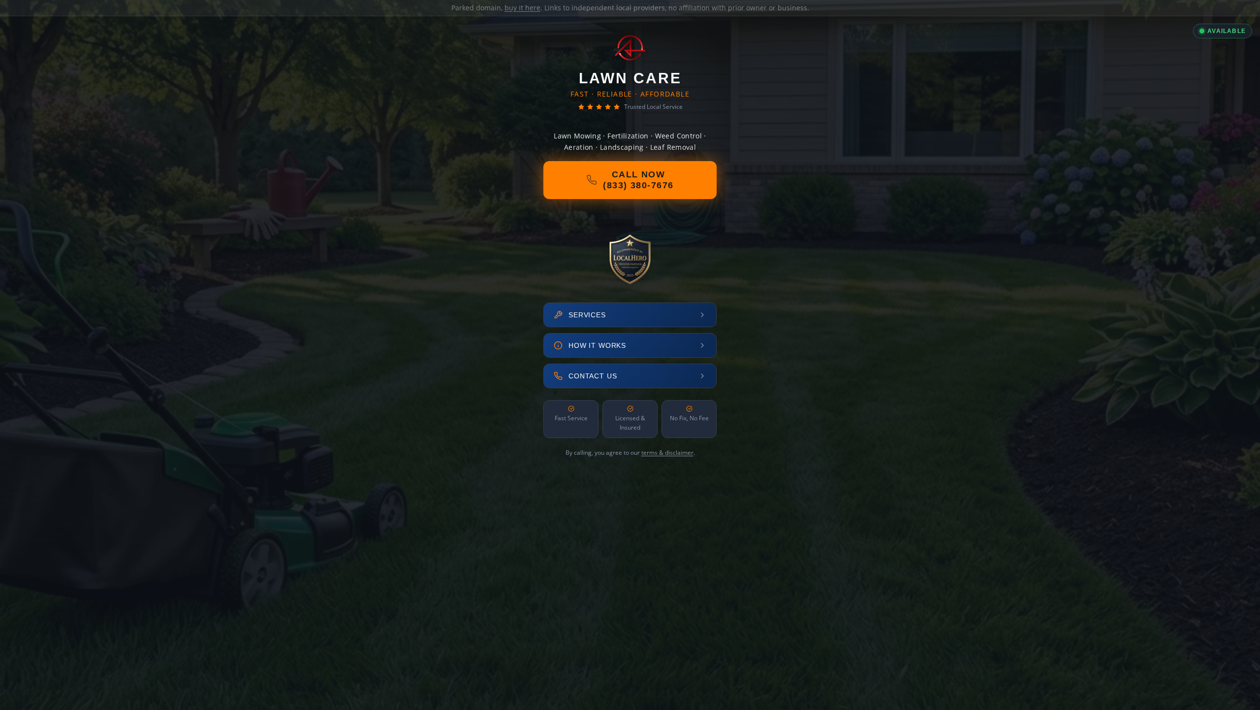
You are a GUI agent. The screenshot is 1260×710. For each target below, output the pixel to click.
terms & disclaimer (667, 452)
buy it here (522, 7)
